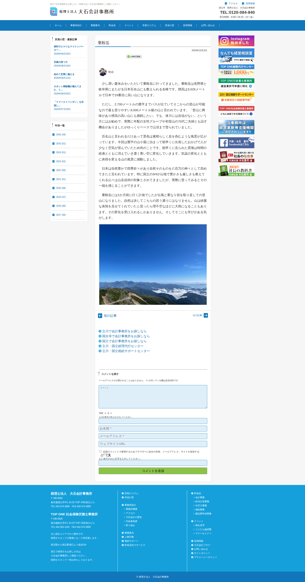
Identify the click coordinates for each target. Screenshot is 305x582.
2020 (61, 188)
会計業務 (200, 497)
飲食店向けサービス (135, 545)
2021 (61, 179)
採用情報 (187, 25)
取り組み (130, 525)
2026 (61, 134)
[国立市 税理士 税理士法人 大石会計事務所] (82, 12)
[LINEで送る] (134, 56)
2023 (61, 161)
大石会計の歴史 (134, 517)
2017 (61, 215)
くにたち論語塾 (203, 529)
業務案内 (95, 25)
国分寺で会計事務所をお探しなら (126, 336)
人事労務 (129, 537)
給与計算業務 (202, 501)
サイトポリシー (202, 553)
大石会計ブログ (202, 545)
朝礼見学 (200, 525)
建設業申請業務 (203, 513)
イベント (129, 25)
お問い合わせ (208, 25)
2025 (61, 143)
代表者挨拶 (131, 521)
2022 (61, 170)
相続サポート (131, 541)
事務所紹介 (76, 25)
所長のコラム (149, 25)
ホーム (58, 25)
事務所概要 (131, 509)
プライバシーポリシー (205, 557)
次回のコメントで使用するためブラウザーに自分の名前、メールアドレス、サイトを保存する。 (152, 451)
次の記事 (197, 315)
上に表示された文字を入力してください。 (120, 458)
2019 (61, 197)
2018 (61, 206)
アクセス (130, 513)
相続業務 (200, 509)
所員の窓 (169, 25)
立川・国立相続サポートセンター (126, 351)
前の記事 (110, 315)
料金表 (112, 25)
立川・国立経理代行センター (122, 346)
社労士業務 (201, 505)
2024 (61, 152)
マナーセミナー (203, 533)
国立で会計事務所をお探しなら (124, 341)
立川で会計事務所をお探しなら (124, 331)
